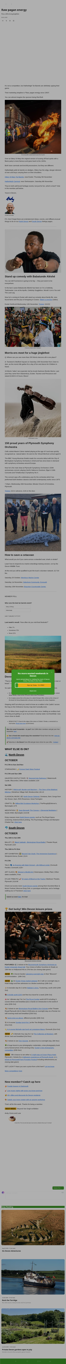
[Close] (51, 672)
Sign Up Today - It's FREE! (35, 685)
